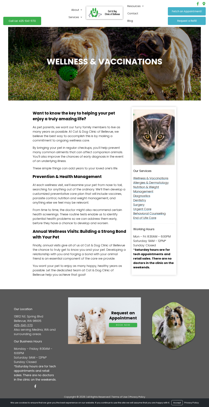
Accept (177, 402)
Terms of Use (120, 397)
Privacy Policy (137, 397)
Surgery (139, 205)
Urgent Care (142, 209)
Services (74, 17)
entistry (140, 200)
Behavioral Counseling (149, 213)
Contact (132, 13)
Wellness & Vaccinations (150, 178)
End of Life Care (144, 218)
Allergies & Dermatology (151, 183)
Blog (130, 21)
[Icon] (35, 386)
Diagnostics (141, 196)
